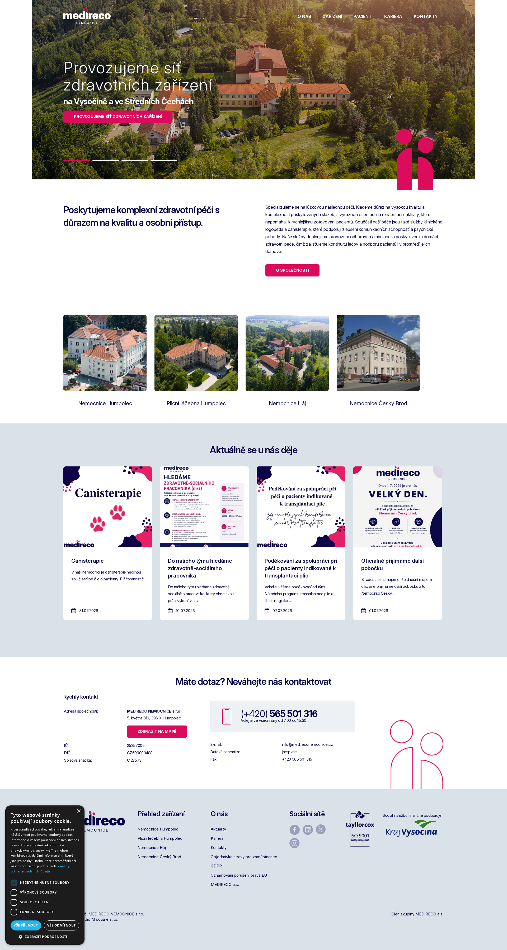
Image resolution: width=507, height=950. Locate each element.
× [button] (79, 811)
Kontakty (426, 16)
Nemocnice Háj (152, 847)
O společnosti (292, 270)
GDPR (216, 865)
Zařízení (332, 16)
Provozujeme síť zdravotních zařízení (118, 116)
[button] (76, 160)
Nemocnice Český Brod (159, 856)
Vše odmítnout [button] (61, 925)
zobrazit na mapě (157, 731)
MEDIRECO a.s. (225, 884)
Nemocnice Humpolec (158, 829)
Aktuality (218, 829)
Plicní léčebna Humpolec (160, 838)
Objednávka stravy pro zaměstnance (244, 856)
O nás (304, 16)
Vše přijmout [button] (26, 925)
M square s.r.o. (104, 919)
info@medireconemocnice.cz (307, 744)
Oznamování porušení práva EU (239, 875)
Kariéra (393, 16)
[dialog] (44, 875)
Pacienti (363, 16)
